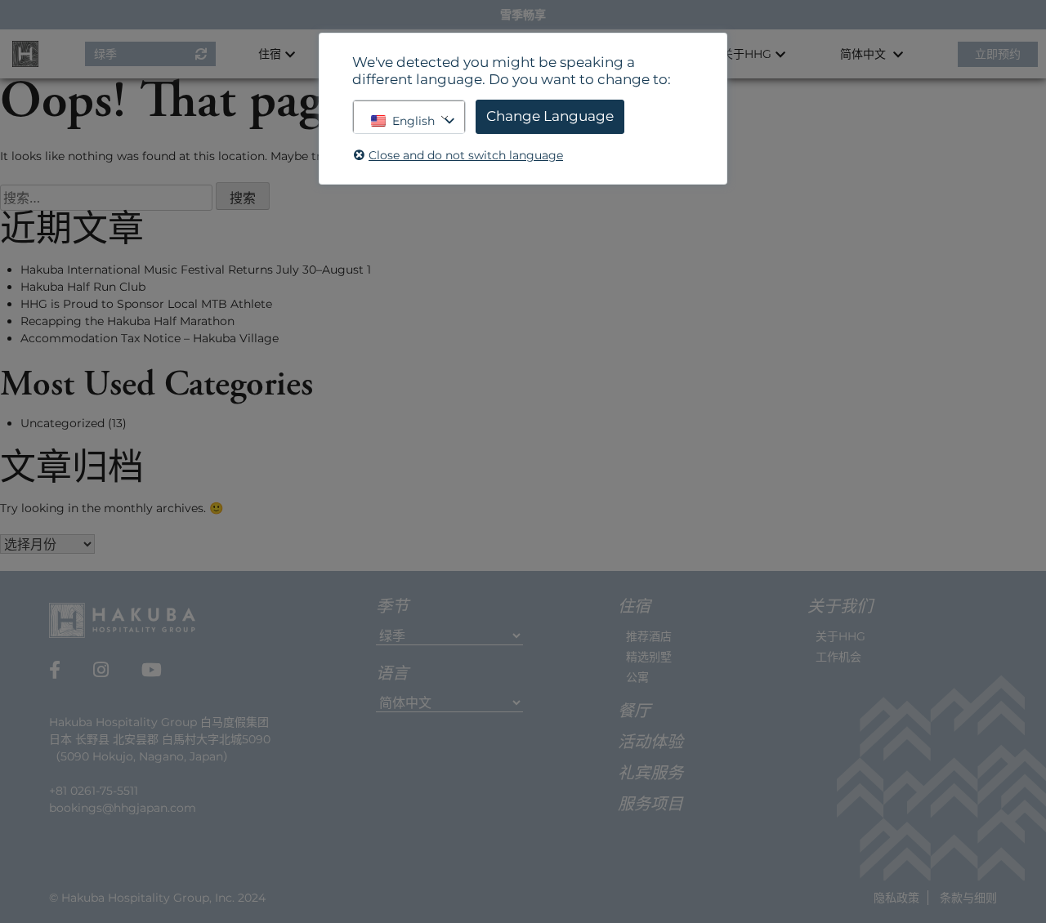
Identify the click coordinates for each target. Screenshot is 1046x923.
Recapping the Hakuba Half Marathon (127, 321)
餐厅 (634, 712)
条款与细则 (968, 897)
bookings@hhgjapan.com (122, 807)
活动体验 (650, 743)
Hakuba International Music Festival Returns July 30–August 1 (195, 269)
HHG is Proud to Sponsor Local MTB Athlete (146, 304)
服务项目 (650, 805)
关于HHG (840, 636)
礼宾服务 (650, 774)
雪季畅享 (523, 14)
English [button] (413, 121)
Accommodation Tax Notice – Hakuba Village (149, 338)
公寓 (637, 677)
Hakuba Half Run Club (82, 286)
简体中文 (864, 54)
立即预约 (998, 54)
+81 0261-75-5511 (93, 790)
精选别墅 (649, 656)
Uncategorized (62, 423)
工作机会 (838, 656)
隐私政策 (896, 897)
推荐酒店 (649, 636)
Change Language (550, 116)
